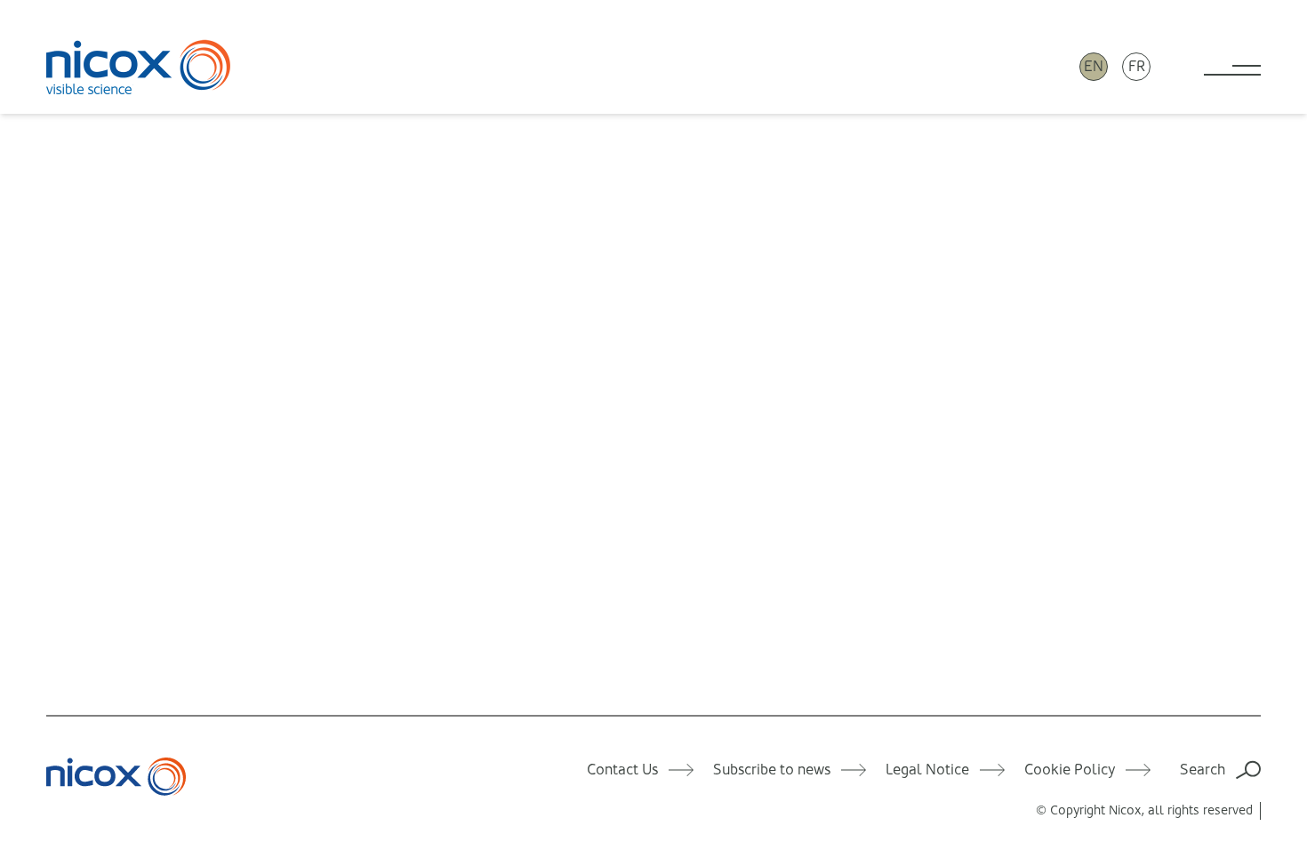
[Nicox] (138, 66)
